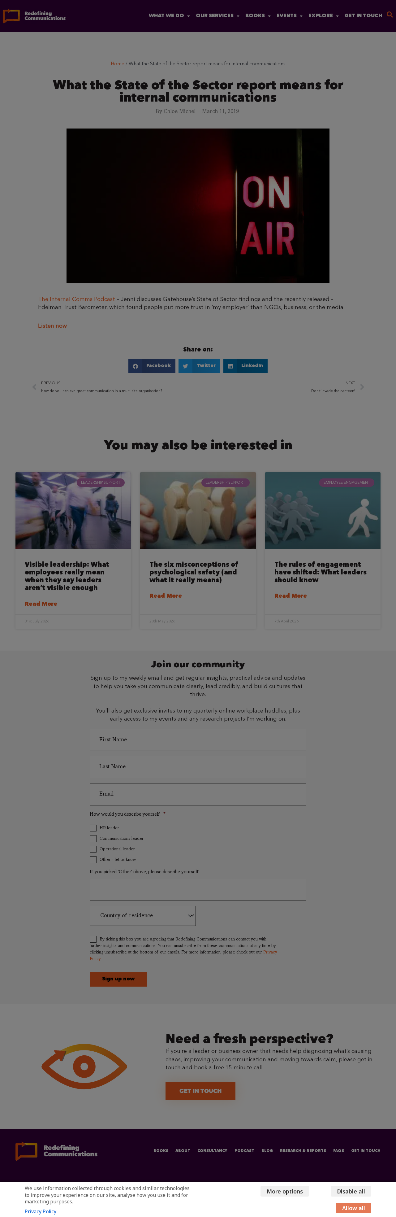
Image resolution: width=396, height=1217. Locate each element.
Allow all (353, 1208)
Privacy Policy (40, 1211)
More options (285, 1191)
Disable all (351, 1191)
